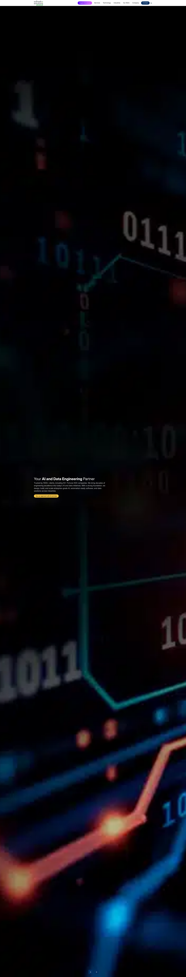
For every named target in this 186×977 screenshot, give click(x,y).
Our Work (126, 3)
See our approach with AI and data (46, 496)
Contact (145, 3)
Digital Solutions (84, 3)
